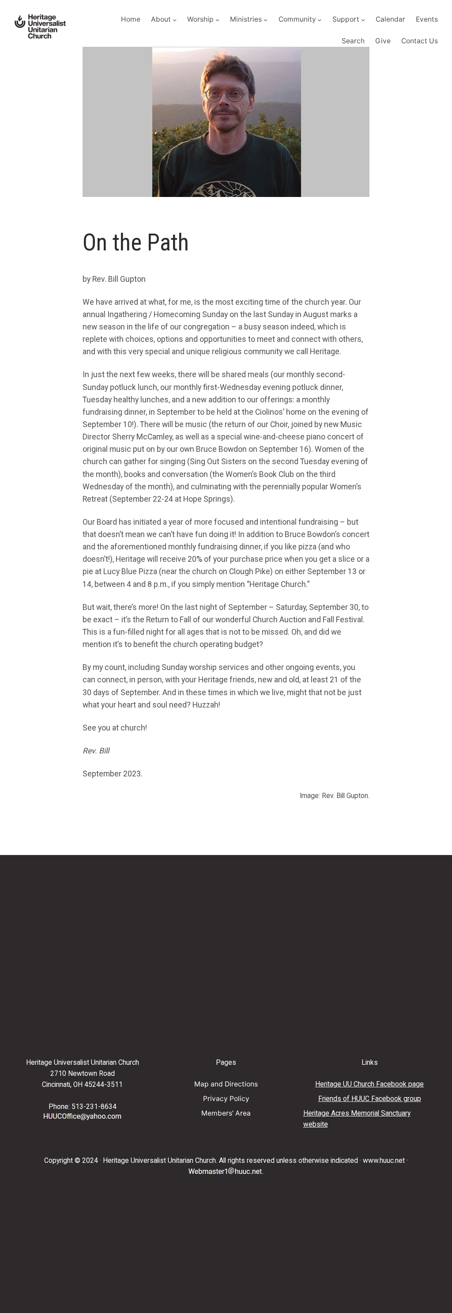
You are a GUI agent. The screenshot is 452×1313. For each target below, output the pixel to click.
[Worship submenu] (217, 20)
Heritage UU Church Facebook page (369, 1084)
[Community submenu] (319, 20)
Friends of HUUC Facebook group (369, 1099)
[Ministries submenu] (265, 20)
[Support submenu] (363, 20)
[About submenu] (175, 20)
